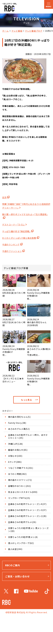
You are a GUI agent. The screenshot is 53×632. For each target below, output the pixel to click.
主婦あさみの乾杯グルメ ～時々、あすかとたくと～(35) (28, 436)
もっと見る (26, 399)
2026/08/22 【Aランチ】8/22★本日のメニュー (13, 378)
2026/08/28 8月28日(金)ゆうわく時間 (14, 292)
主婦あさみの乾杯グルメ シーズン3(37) (27, 510)
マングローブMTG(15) (19, 498)
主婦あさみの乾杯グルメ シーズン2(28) (27, 516)
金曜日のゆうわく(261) (19, 485)
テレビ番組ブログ (33, 30)
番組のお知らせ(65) (18, 449)
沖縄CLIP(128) (15, 443)
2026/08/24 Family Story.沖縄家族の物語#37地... (14, 350)
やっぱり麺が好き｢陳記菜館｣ (16, 231)
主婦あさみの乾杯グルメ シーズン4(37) (27, 504)
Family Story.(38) (17, 422)
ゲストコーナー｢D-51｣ (13, 224)
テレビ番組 (16, 30)
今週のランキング (11, 244)
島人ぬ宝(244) (15, 549)
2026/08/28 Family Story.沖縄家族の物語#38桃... (38, 294)
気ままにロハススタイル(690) (22, 492)
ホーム (5, 30)
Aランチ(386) (14, 461)
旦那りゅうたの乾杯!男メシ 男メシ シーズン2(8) (28, 529)
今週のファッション (12, 251)
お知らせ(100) (15, 455)
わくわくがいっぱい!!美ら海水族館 (19, 237)
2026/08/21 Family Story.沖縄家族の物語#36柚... (38, 380)
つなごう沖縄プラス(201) (20, 467)
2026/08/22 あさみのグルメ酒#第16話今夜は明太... (38, 350)
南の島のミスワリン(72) (20, 479)
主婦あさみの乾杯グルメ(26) (22, 522)
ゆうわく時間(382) (17, 473)
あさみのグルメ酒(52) (19, 428)
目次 (4, 197)
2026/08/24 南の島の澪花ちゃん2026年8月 (37, 322)
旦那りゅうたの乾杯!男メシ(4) (23, 537)
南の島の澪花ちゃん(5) (19, 416)
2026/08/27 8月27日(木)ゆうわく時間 (14, 322)
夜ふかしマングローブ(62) (21, 543)
